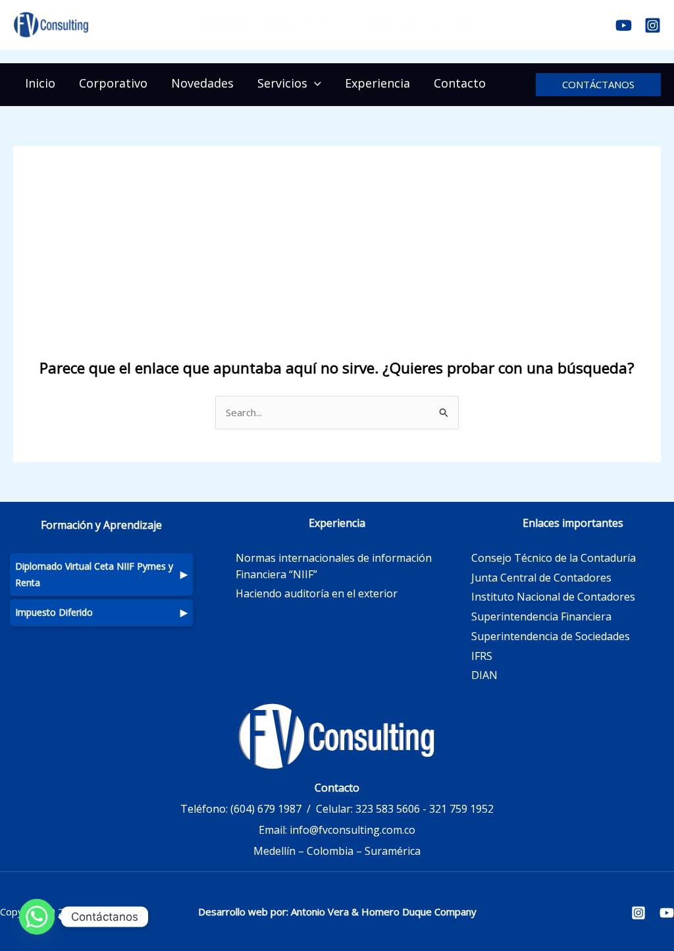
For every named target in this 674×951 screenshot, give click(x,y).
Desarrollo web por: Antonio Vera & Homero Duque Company (337, 911)
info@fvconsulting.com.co (352, 830)
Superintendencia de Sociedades (550, 636)
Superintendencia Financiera (541, 616)
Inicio (40, 83)
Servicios (282, 83)
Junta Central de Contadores (541, 577)
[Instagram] (652, 25)
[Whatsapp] (37, 917)
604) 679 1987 (267, 809)
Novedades (202, 83)
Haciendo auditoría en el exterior (317, 593)
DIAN (484, 675)
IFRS (481, 656)
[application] (314, 83)
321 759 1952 (461, 809)
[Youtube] (623, 25)
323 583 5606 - (391, 809)
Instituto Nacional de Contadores (553, 596)
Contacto (460, 83)
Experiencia (377, 83)
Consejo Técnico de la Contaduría (553, 558)
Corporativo (113, 83)
